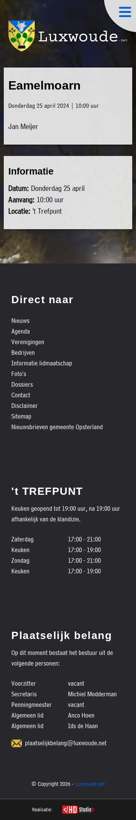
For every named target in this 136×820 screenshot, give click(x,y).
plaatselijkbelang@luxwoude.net (66, 743)
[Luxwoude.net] (68, 36)
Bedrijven (23, 352)
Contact (20, 395)
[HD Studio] (78, 810)
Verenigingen (27, 342)
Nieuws (20, 320)
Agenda (20, 331)
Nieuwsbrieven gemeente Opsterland (57, 427)
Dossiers (22, 384)
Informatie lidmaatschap (41, 363)
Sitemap (21, 416)
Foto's (18, 374)
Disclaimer (24, 405)
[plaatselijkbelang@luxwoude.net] (16, 743)
